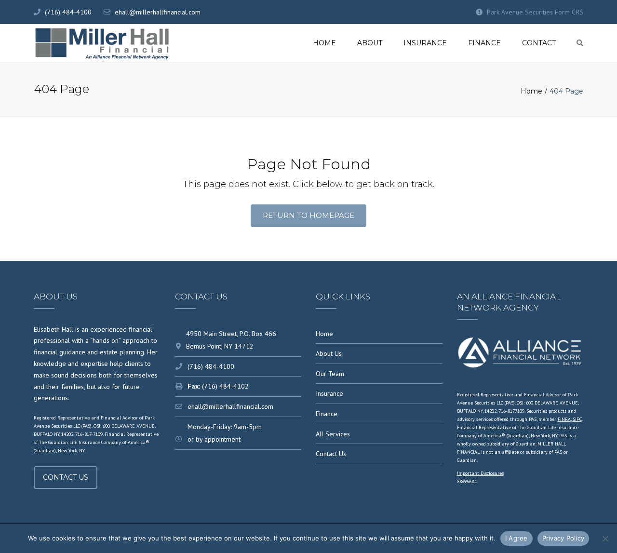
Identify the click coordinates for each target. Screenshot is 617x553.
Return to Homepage (308, 215)
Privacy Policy (563, 538)
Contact (539, 43)
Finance (484, 43)
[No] (605, 538)
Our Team (330, 373)
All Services (333, 434)
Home (324, 43)
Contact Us (65, 477)
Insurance (425, 43)
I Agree (516, 538)
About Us (329, 353)
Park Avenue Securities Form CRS (535, 12)
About (369, 43)
